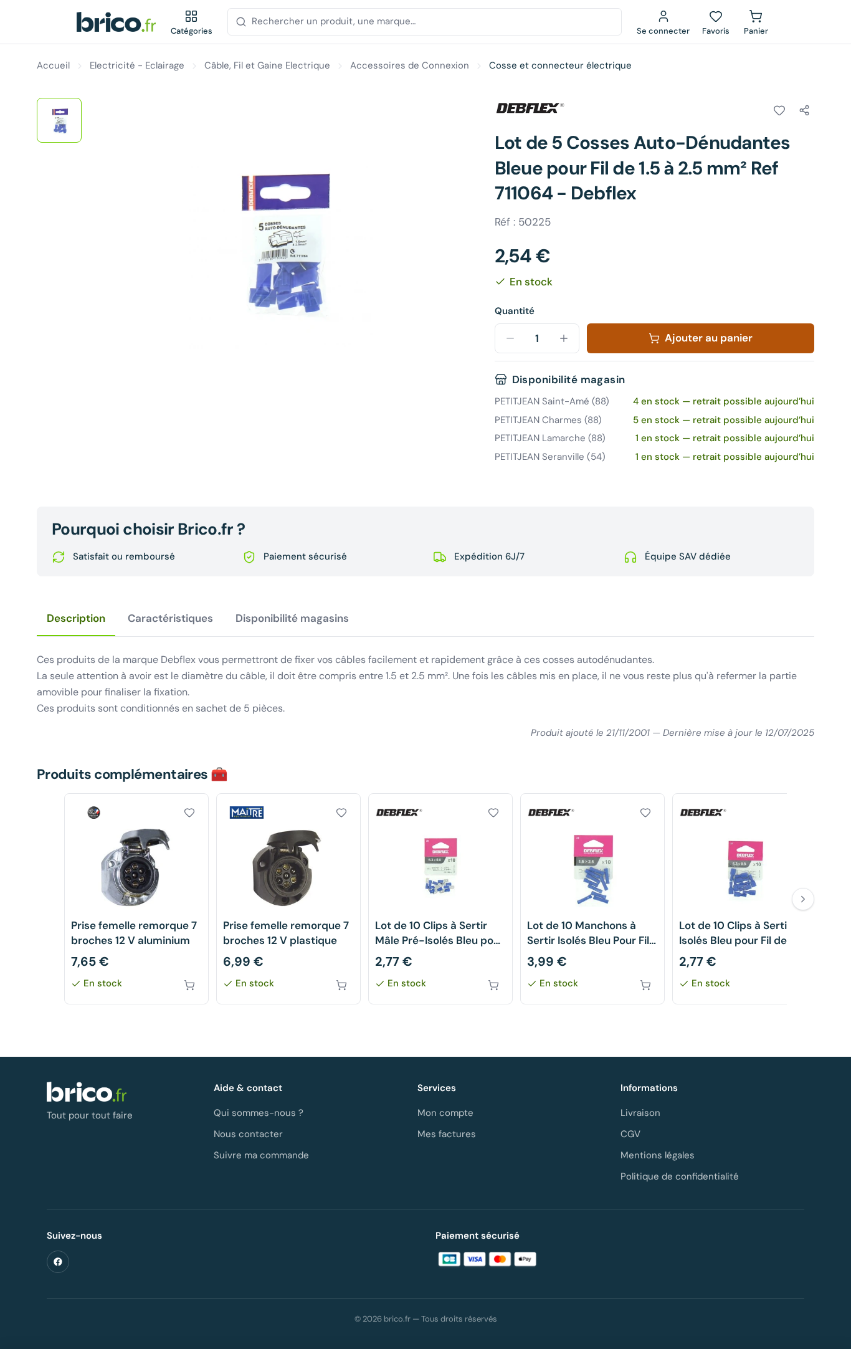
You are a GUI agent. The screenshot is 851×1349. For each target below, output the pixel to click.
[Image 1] (59, 120)
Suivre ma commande (261, 1155)
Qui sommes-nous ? (258, 1113)
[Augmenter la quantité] (564, 338)
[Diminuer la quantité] (510, 338)
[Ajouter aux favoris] (779, 110)
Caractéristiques (170, 618)
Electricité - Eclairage (137, 65)
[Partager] (804, 110)
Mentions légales (657, 1155)
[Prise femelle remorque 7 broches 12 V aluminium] (136, 899)
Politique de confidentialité (679, 1176)
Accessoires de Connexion (409, 65)
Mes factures (446, 1134)
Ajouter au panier (709, 338)
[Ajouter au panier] (189, 985)
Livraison (640, 1113)
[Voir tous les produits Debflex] (529, 108)
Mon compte (445, 1113)
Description (76, 618)
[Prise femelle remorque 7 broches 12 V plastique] (288, 899)
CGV (630, 1134)
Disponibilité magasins (292, 618)
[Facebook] (58, 1262)
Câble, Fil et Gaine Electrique (267, 65)
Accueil (53, 65)
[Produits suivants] (803, 899)
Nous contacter (248, 1134)
